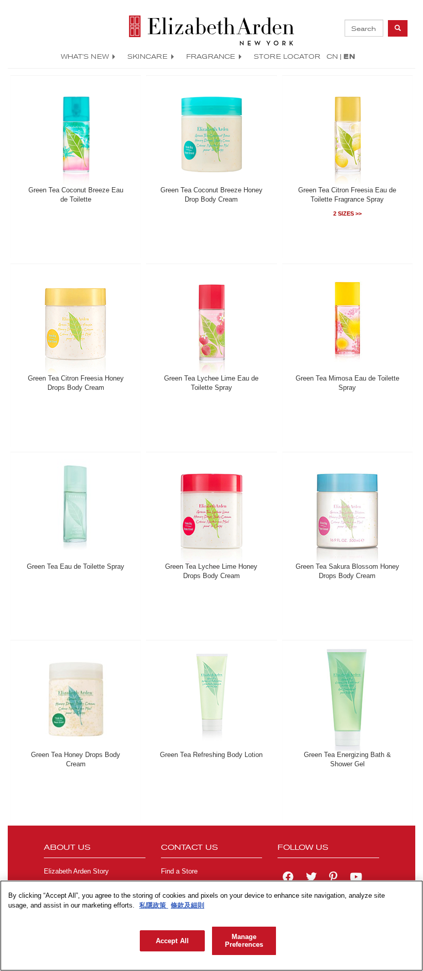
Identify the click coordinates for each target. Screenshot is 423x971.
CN (332, 56)
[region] (211, 925)
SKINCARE (147, 56)
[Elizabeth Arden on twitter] (311, 878)
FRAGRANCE (210, 56)
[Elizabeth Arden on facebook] (288, 878)
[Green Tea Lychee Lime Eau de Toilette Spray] (211, 322)
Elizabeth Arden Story (76, 871)
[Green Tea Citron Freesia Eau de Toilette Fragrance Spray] (347, 134)
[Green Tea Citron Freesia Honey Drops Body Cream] (75, 322)
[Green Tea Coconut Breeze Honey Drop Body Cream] (211, 134)
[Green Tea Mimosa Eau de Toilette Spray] (347, 322)
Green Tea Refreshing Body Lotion (211, 755)
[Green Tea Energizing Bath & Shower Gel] (347, 699)
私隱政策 (153, 905)
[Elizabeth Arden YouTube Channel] (356, 878)
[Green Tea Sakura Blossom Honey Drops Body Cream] (347, 511)
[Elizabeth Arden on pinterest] (333, 878)
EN (349, 56)
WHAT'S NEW (85, 56)
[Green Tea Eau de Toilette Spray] (75, 511)
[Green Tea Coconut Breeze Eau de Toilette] (75, 134)
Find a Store (179, 871)
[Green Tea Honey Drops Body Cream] (75, 699)
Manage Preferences (244, 941)
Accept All (172, 941)
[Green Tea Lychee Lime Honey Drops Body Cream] (211, 511)
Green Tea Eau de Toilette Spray (75, 566)
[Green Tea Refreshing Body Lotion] (211, 699)
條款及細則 (187, 905)
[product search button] (398, 28)
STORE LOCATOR (287, 56)
